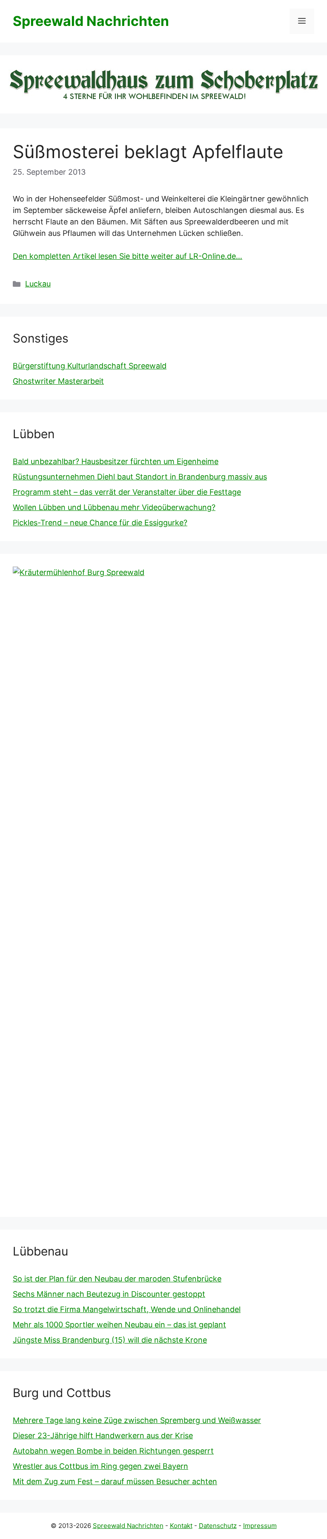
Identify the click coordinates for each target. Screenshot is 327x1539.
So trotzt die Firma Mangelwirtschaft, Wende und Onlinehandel (127, 1309)
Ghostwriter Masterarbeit (58, 381)
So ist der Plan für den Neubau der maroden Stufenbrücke (117, 1278)
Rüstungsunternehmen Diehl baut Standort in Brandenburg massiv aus (140, 476)
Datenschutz (218, 1526)
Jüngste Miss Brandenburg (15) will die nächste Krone (110, 1339)
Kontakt (181, 1526)
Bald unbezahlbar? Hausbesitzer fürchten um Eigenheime (115, 461)
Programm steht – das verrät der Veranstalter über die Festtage (127, 491)
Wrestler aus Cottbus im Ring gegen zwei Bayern (100, 1466)
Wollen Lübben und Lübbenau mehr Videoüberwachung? (114, 507)
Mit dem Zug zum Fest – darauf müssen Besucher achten (115, 1481)
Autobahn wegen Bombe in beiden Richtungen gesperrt (113, 1450)
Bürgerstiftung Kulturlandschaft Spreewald (89, 365)
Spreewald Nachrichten (91, 21)
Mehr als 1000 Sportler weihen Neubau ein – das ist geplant (119, 1324)
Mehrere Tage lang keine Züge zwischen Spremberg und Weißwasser (137, 1420)
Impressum (260, 1526)
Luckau (38, 283)
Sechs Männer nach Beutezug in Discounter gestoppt (109, 1294)
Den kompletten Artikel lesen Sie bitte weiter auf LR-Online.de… (127, 256)
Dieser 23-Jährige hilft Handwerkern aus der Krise (103, 1435)
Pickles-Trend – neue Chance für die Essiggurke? (100, 522)
